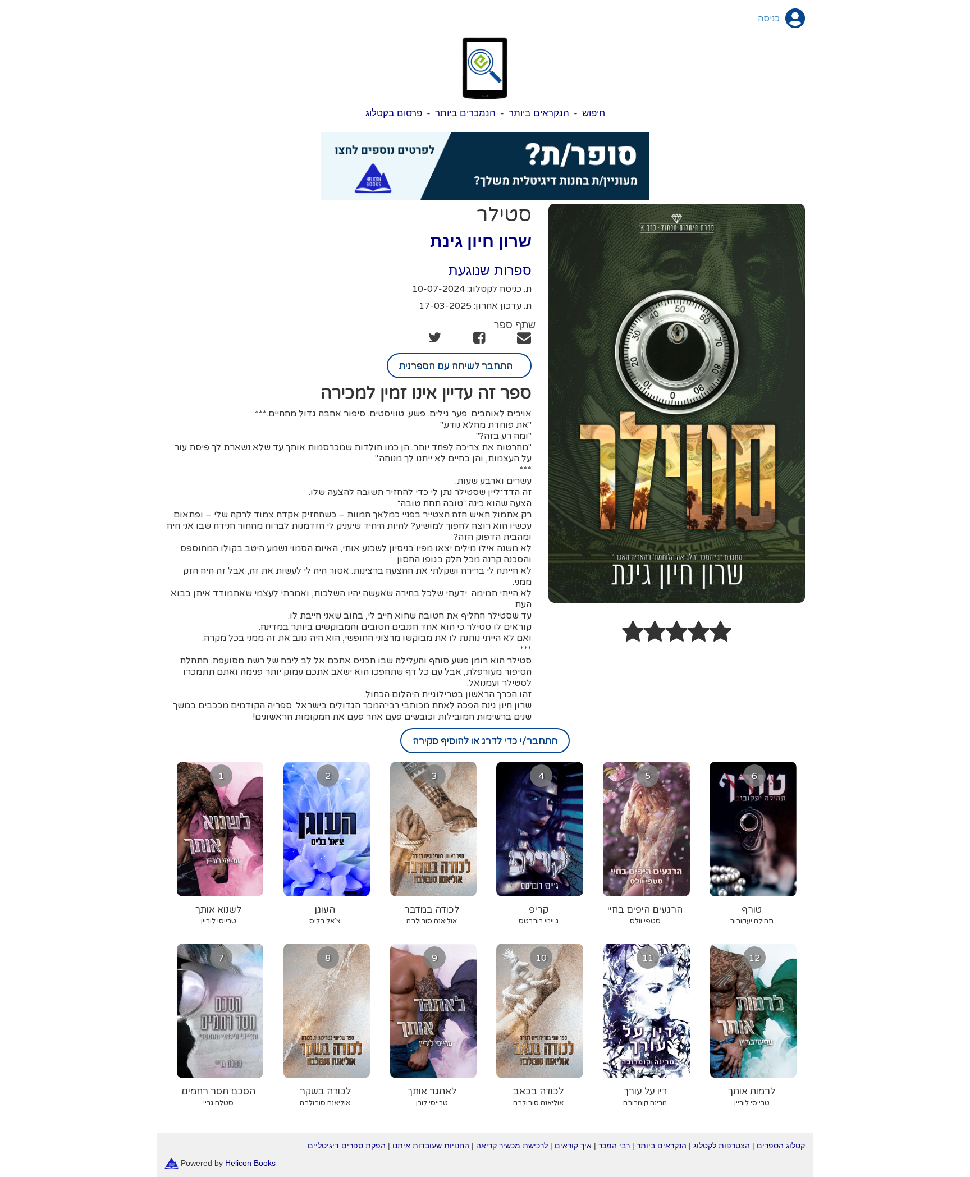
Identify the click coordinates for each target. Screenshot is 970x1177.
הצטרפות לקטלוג (721, 1145)
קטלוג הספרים (781, 1145)
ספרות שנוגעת (490, 270)
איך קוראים (573, 1145)
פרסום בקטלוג (393, 113)
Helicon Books (250, 1162)
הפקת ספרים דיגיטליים (347, 1145)
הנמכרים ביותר (465, 113)
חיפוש (593, 113)
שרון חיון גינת (481, 241)
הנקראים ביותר (539, 113)
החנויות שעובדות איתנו (430, 1145)
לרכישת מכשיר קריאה (512, 1145)
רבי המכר (614, 1145)
